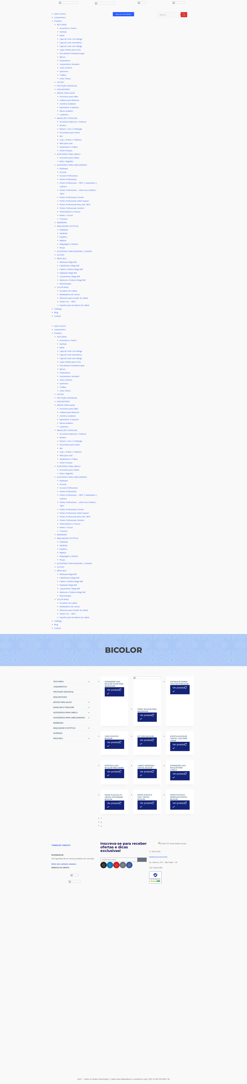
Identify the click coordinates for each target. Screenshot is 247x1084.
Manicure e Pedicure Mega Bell (72, 280)
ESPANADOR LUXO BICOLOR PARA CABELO (178, 768)
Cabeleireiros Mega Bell (69, 265)
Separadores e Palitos (69, 147)
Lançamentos (60, 17)
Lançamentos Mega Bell (70, 276)
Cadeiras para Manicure (69, 100)
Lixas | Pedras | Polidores (71, 140)
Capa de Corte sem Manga (71, 46)
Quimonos (64, 71)
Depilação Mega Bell (68, 273)
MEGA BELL (62, 258)
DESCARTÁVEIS (63, 89)
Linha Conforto (66, 68)
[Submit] (142, 860)
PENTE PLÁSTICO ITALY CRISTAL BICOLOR (145, 797)
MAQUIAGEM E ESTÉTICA (67, 226)
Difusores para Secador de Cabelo (74, 298)
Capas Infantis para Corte (70, 50)
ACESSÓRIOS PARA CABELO (69, 154)
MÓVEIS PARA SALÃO (66, 93)
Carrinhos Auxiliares (68, 104)
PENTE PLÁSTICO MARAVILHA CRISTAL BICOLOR (178, 797)
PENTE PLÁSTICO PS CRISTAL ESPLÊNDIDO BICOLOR (114, 797)
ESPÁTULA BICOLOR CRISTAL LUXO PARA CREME (178, 738)
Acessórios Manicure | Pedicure (73, 122)
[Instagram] (103, 865)
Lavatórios (64, 114)
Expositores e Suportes (69, 107)
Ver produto (113, 690)
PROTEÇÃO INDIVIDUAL (67, 86)
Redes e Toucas (66, 215)
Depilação (64, 229)
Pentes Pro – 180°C (68, 301)
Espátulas (64, 233)
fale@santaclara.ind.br (158, 857)
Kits (61, 136)
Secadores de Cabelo (68, 291)
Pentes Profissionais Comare (72, 197)
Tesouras (63, 219)
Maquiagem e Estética (69, 244)
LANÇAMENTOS (60, 687)
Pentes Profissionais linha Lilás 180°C (75, 204)
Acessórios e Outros (68, 28)
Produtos (58, 21)
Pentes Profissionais (68, 179)
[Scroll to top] (241, 1075)
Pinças (62, 247)
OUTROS (60, 255)
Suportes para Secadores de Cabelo (74, 305)
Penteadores (65, 60)
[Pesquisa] (184, 14)
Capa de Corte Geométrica (71, 42)
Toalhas (63, 75)
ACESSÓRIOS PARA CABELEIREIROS (72, 165)
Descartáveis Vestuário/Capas (72, 53)
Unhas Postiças (66, 150)
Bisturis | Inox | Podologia (71, 129)
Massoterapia (65, 283)
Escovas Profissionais (69, 175)
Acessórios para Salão (69, 96)
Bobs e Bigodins (66, 161)
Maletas (63, 240)
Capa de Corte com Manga (71, 39)
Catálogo (58, 309)
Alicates (63, 125)
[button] (74, 322)
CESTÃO (60, 82)
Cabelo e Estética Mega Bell (71, 269)
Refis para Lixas (66, 143)
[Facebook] (129, 865)
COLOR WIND (63, 287)
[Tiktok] (123, 865)
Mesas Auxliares (66, 111)
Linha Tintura (65, 78)
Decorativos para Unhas (70, 132)
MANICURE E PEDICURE (67, 118)
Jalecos (62, 57)
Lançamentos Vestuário (69, 64)
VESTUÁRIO (62, 24)
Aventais (63, 32)
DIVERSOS (57, 733)
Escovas (63, 172)
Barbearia (64, 168)
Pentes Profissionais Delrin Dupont (74, 201)
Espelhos (63, 237)
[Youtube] (116, 865)
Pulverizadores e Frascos (70, 211)
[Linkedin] (110, 865)
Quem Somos (60, 14)
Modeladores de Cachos (70, 294)
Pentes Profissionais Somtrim (72, 208)
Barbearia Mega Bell (68, 262)
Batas (62, 35)
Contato (57, 316)
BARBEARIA (62, 222)
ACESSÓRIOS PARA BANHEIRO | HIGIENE (74, 251)
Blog (56, 312)
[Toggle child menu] (89, 681)
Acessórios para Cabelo (69, 158)
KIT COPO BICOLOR (146, 736)
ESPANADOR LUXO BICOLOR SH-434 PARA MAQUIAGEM (114, 684)
